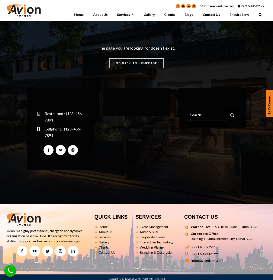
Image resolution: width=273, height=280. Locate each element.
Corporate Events (153, 237)
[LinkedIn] (73, 251)
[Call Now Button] (10, 271)
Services (105, 237)
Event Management (154, 227)
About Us (106, 232)
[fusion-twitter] (61, 150)
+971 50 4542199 (252, 6)
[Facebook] (22, 251)
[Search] (260, 14)
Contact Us (107, 252)
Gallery (104, 242)
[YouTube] (34, 251)
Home (103, 227)
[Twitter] (47, 251)
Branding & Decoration (156, 252)
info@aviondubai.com (219, 6)
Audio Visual (149, 232)
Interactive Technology (156, 242)
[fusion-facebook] (49, 150)
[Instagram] (60, 251)
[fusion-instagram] (73, 150)
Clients (104, 247)
